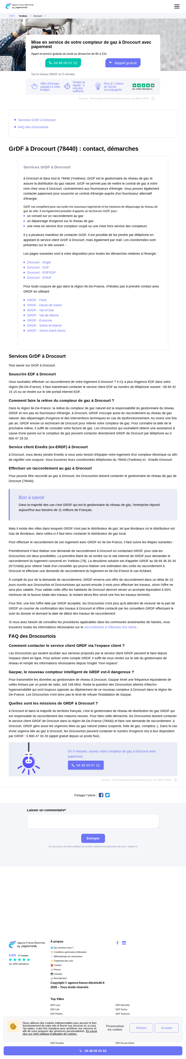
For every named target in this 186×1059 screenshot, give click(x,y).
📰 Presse (55, 969)
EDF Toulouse (123, 1014)
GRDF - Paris (37, 300)
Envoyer (93, 838)
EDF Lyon (55, 1005)
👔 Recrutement (58, 978)
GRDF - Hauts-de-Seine (44, 305)
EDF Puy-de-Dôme (125, 1043)
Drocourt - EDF (38, 267)
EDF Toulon (121, 1009)
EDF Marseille (123, 1005)
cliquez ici (133, 846)
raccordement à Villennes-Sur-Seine (111, 627)
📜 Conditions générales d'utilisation (68, 952)
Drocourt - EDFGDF (41, 272)
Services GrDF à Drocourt (37, 120)
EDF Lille (55, 1009)
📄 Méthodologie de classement (66, 956)
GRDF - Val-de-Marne (43, 315)
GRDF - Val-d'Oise (40, 310)
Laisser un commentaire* (46, 810)
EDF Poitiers (56, 1014)
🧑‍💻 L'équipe (56, 974)
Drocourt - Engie (39, 262)
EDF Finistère (57, 1043)
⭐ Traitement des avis (61, 961)
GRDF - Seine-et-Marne (44, 325)
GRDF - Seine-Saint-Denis (46, 330)
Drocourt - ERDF (39, 277)
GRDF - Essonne (39, 320)
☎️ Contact (55, 965)
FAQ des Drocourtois (33, 127)
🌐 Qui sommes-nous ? (62, 947)
